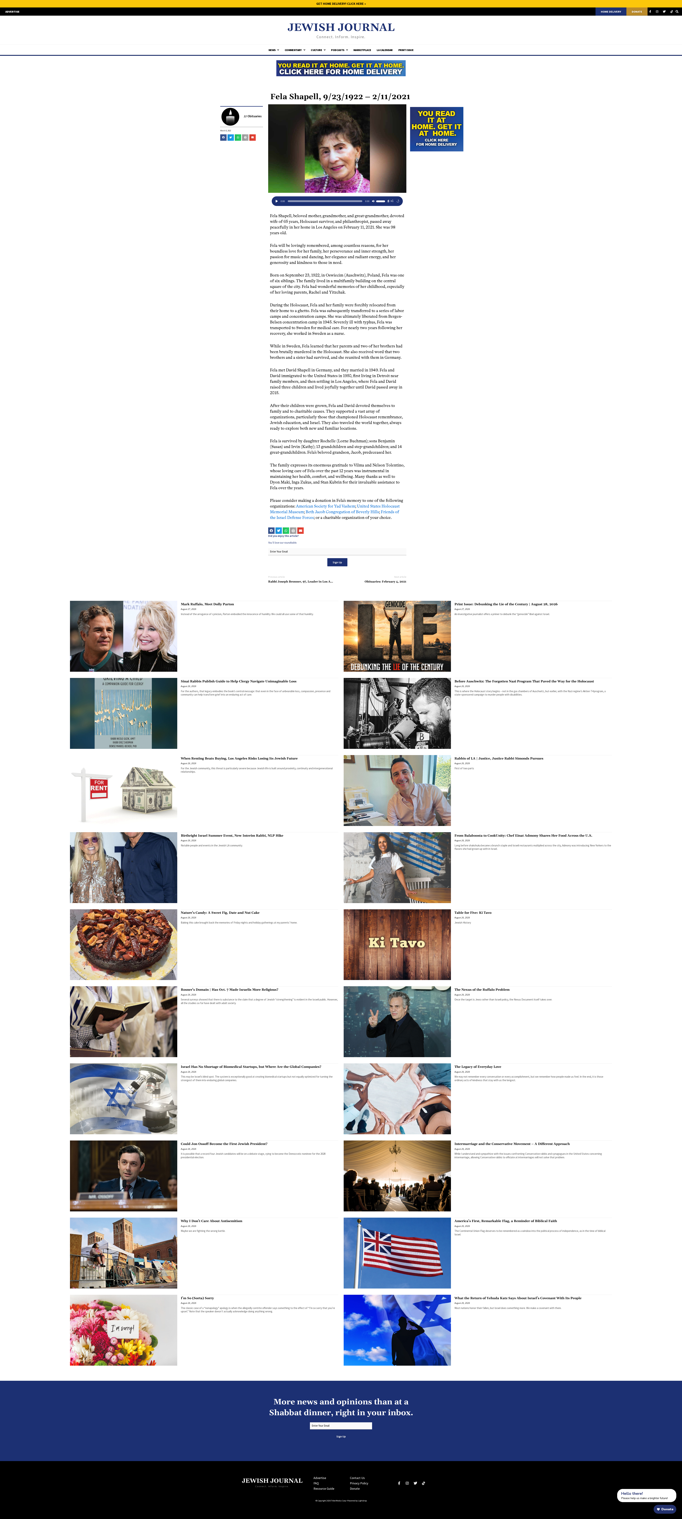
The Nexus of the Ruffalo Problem (482, 990)
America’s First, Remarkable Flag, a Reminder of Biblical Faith (505, 1221)
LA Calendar (385, 50)
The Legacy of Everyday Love (477, 1067)
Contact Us (357, 1478)
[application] (337, 201)
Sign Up (337, 562)
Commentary (293, 50)
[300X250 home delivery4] (436, 128)
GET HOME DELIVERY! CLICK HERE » (341, 4)
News (272, 50)
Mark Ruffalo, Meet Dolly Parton (207, 604)
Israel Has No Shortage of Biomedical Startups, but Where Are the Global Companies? (251, 1067)
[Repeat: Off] (398, 201)
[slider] (381, 201)
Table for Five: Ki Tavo (472, 913)
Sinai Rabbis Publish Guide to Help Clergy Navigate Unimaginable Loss (238, 681)
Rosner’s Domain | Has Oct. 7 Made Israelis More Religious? (229, 990)
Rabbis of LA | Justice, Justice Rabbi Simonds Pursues (498, 758)
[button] (223, 137)
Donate (355, 1488)
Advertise (319, 1478)
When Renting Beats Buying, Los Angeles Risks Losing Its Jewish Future (239, 758)
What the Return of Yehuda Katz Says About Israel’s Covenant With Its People (517, 1298)
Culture (316, 50)
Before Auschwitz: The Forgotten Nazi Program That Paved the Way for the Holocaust (524, 681)
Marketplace (362, 50)
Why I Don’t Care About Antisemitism (211, 1221)
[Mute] (373, 201)
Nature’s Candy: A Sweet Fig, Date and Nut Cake (220, 913)
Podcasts (337, 50)
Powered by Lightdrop (357, 1500)
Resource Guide (323, 1488)
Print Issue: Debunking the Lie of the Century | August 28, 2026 (506, 604)
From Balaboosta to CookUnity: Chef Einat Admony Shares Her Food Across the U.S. (523, 836)
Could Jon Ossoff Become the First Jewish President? (224, 1144)
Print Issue (405, 50)
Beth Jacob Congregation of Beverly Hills (342, 511)
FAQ (316, 1483)
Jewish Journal (341, 28)
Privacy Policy (359, 1483)
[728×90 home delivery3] (341, 67)
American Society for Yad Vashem (325, 506)
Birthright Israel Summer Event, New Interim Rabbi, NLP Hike (232, 836)
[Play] (276, 201)
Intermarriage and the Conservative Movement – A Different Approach (512, 1144)
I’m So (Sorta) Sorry (197, 1298)
